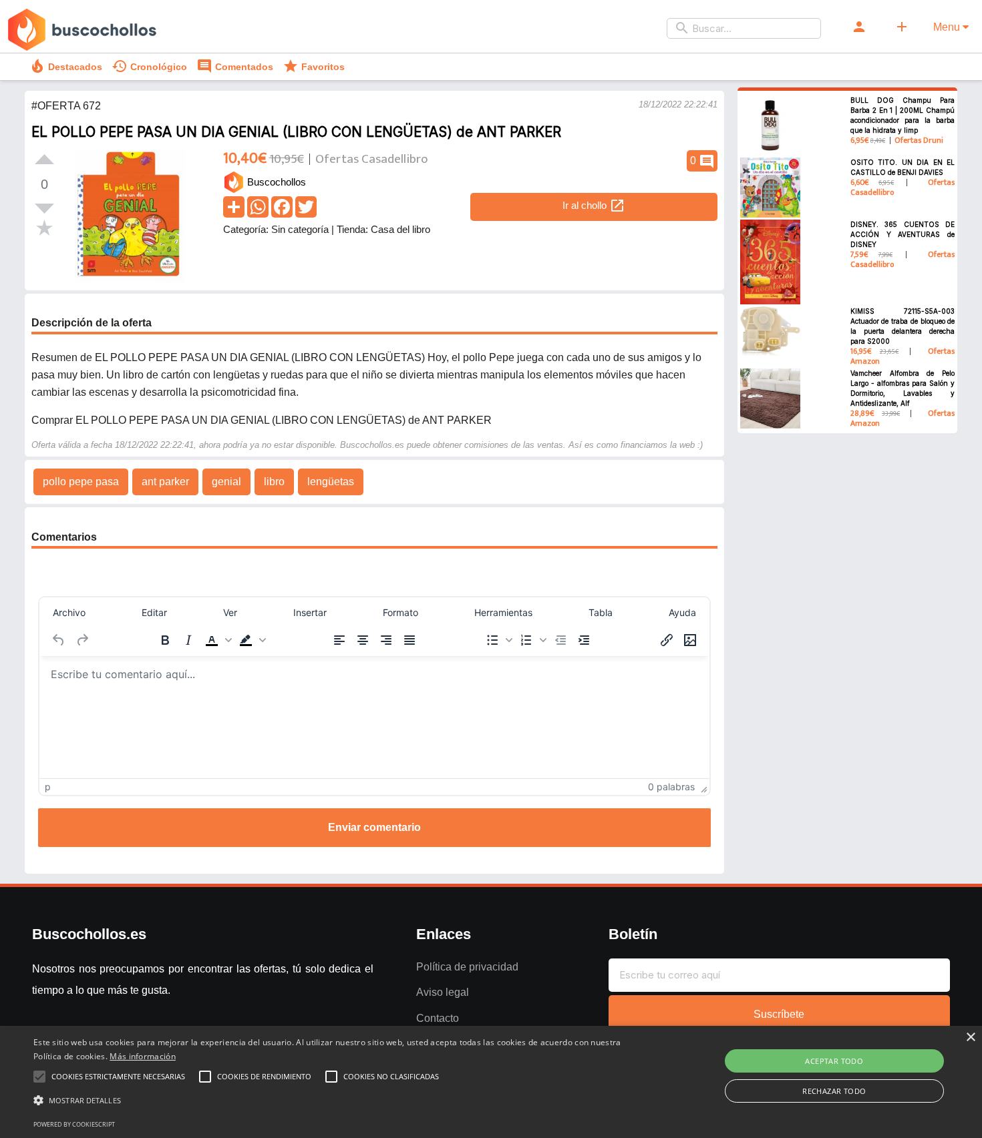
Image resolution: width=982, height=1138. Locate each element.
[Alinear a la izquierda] (339, 640)
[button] (217, 640)
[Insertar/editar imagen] (690, 640)
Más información (143, 1056)
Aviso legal (442, 992)
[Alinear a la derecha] (386, 640)
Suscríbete (779, 1014)
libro (274, 481)
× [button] (970, 1038)
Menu (948, 27)
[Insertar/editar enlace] (666, 640)
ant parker (165, 481)
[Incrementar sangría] (583, 640)
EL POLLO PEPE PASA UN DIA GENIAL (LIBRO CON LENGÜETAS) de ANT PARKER (296, 131)
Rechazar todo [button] (834, 1091)
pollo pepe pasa (81, 481)
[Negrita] (165, 640)
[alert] (491, 1082)
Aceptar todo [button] (834, 1061)
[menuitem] (69, 612)
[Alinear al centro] (362, 640)
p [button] (48, 786)
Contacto (437, 1018)
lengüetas (330, 481)
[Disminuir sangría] (560, 640)
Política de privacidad (467, 966)
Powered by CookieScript (74, 1124)
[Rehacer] (82, 640)
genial (226, 481)
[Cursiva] (188, 640)
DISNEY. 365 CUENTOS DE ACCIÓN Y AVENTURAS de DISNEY (902, 234)
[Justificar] (409, 640)
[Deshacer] (58, 640)
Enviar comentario (374, 827)
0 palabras (671, 786)
